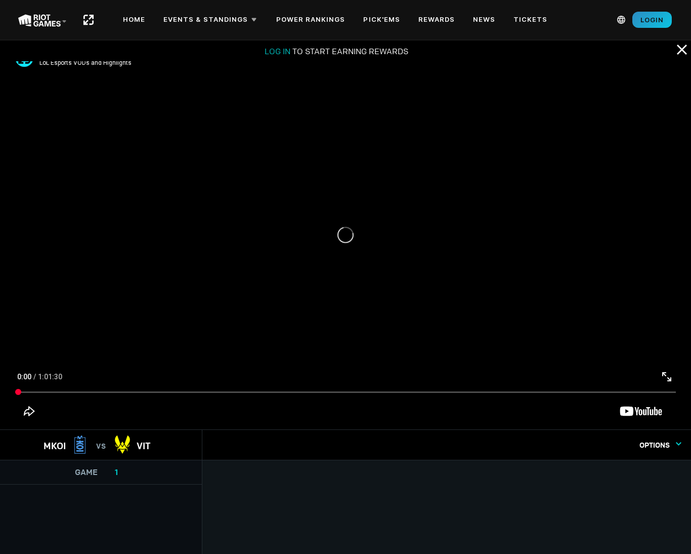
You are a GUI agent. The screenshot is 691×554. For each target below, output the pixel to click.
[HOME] (88, 19)
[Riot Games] (42, 20)
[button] (211, 19)
